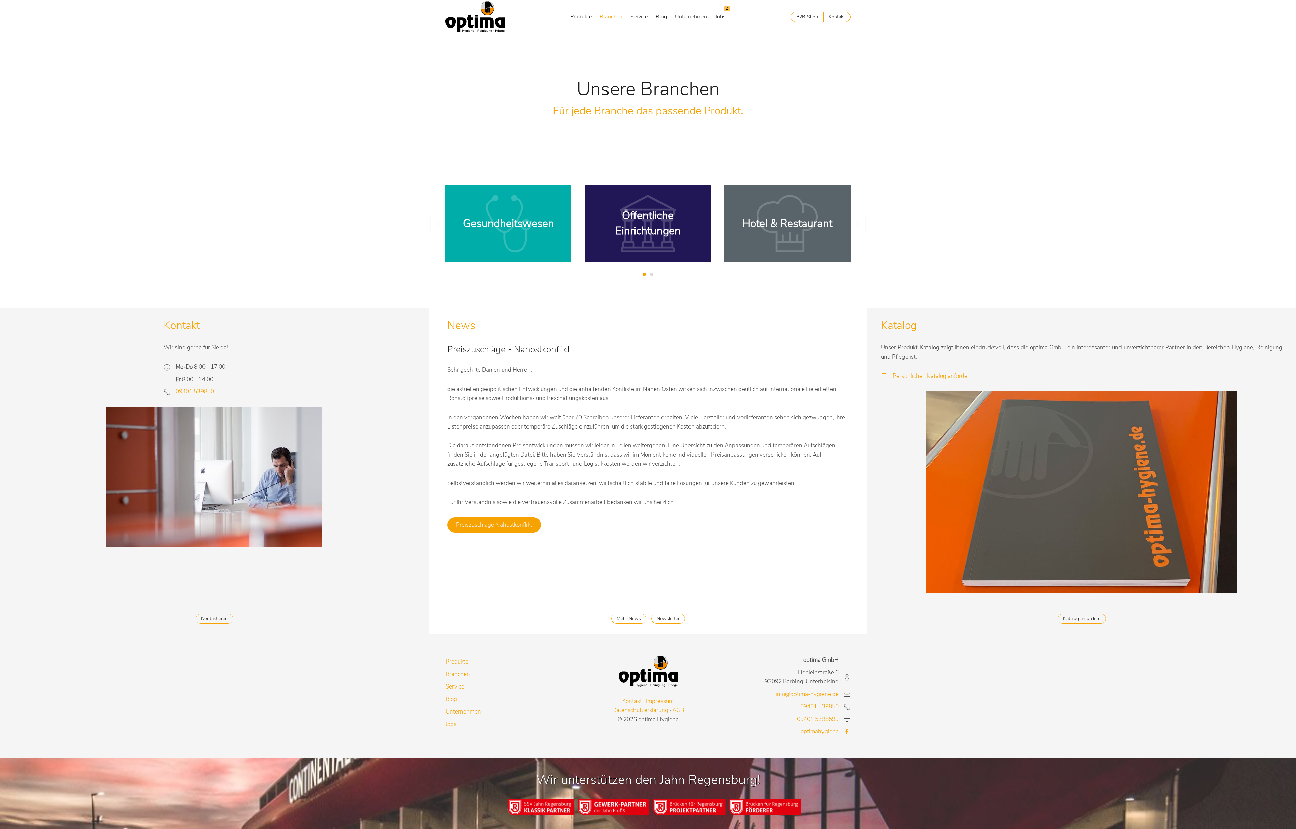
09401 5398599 (818, 719)
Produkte (581, 16)
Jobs (720, 16)
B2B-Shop (807, 17)
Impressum (660, 701)
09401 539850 (195, 391)
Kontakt (837, 17)
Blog (661, 16)
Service (639, 16)
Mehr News (629, 618)
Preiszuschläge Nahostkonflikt (494, 525)
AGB (678, 710)
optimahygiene (820, 731)
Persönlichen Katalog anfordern (933, 376)
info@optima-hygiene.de (807, 694)
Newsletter (668, 618)
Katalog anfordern (1082, 618)
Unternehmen (691, 16)
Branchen (611, 16)
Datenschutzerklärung (640, 710)
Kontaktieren (214, 618)
